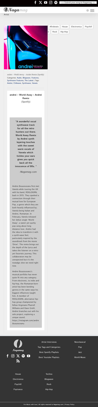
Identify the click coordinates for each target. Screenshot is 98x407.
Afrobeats (54, 26)
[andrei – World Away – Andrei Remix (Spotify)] (26, 47)
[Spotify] (23, 355)
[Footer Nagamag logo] (18, 340)
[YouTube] (28, 355)
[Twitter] (18, 355)
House (65, 26)
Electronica (76, 26)
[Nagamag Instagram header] (51, 2)
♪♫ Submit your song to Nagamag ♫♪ (78, 2)
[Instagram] (12, 355)
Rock (54, 31)
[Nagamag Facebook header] (36, 2)
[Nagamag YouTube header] (46, 2)
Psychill (88, 26)
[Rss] (18, 360)
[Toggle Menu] (92, 10)
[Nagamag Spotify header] (56, 2)
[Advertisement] (49, 39)
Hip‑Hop (64, 31)
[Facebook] (7, 355)
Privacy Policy (69, 404)
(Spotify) (26, 98)
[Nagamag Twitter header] (41, 2)
